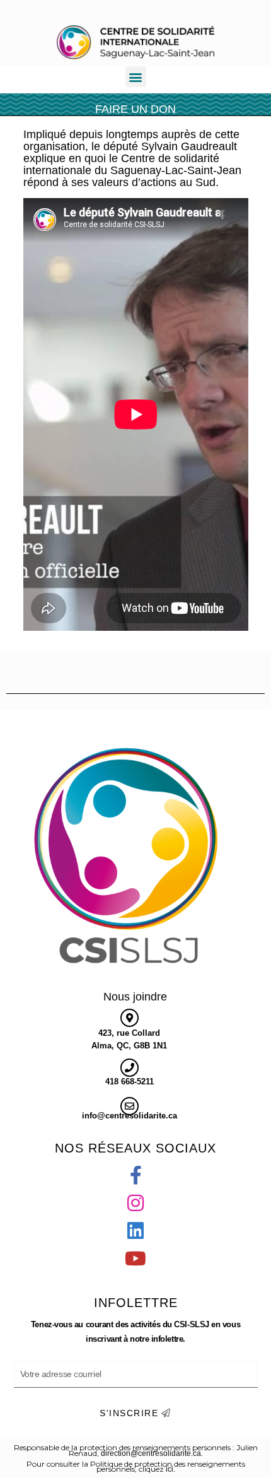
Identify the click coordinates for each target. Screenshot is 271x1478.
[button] (135, 76)
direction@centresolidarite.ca (151, 1453)
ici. (170, 1469)
